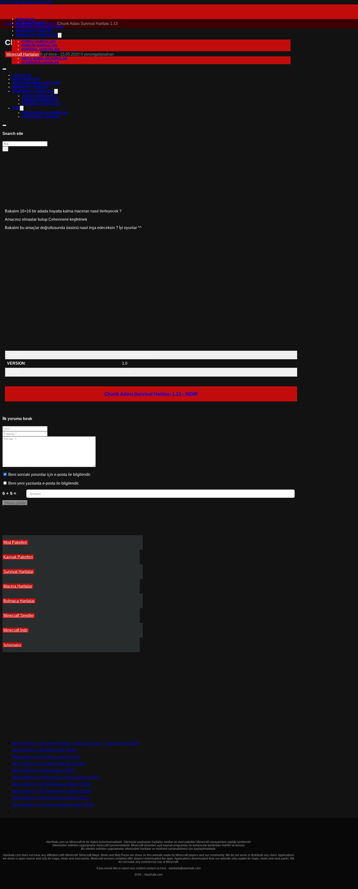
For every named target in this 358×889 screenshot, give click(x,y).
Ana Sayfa (14, 23)
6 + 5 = (9, 493)
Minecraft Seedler (18, 615)
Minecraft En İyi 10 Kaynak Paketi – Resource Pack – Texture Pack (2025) (76, 743)
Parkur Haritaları (39, 45)
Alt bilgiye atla (40, 2)
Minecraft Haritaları (37, 35)
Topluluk (25, 19)
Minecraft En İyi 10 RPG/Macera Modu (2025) (51, 784)
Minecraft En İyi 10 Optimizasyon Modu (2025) (52, 791)
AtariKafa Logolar (40, 62)
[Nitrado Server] (44, 735)
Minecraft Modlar (34, 31)
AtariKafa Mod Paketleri (40, 27)
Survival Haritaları (40, 49)
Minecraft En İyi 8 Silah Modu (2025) (43, 771)
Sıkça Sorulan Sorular (44, 58)
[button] (151, 252)
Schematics (12, 645)
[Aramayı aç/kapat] (4, 125)
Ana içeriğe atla (13, 2)
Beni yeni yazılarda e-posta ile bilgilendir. (43, 483)
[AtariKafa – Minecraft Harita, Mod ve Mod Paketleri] (13, 11)
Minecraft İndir (15, 630)
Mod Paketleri (15, 542)
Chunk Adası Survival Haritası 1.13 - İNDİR (151, 393)
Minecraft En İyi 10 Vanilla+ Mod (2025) (46, 757)
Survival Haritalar (18, 571)
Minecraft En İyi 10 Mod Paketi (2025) (44, 750)
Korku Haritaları (38, 41)
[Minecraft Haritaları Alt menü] (60, 35)
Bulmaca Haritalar (19, 601)
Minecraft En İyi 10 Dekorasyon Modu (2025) (50, 798)
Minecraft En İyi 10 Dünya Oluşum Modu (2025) (53, 805)
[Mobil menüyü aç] (4, 69)
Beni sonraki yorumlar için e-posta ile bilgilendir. (49, 474)
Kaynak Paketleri (18, 557)
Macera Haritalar (17, 586)
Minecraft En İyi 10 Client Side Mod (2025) (48, 764)
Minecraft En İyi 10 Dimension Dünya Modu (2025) (55, 777)
